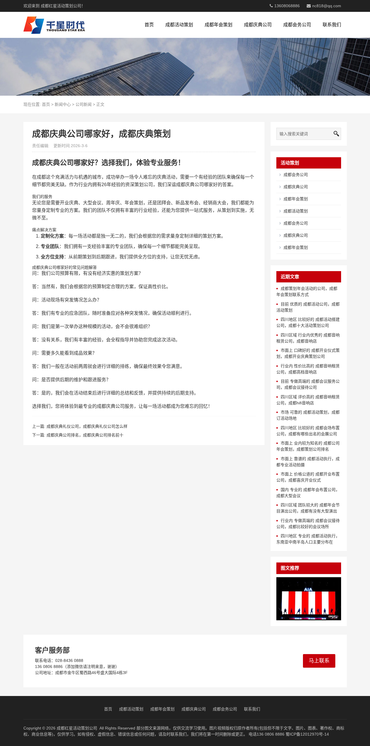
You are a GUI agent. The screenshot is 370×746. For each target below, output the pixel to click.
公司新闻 (83, 104)
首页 (149, 24)
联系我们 (332, 24)
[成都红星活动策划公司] (54, 25)
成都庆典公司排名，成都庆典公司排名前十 (85, 435)
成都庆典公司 (258, 24)
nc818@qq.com (326, 5)
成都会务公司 (297, 24)
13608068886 (287, 5)
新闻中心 (63, 104)
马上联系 (319, 661)
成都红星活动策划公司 (77, 728)
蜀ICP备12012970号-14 (307, 734)
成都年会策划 (218, 24)
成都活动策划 (179, 24)
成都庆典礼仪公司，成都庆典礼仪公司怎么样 (87, 426)
